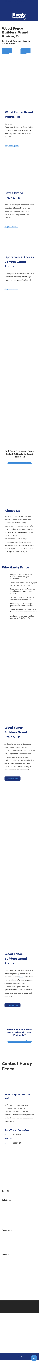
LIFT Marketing (30, 1292)
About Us (5, 1237)
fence (21, 977)
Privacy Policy (7, 1248)
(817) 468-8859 (11, 1265)
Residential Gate (8, 1224)
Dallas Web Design (19, 1292)
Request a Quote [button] (12, 146)
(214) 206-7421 (11, 1279)
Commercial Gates (9, 1212)
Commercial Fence (9, 1207)
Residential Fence (8, 1218)
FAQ (3, 1243)
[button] (20, 463)
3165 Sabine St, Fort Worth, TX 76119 (19, 1268)
